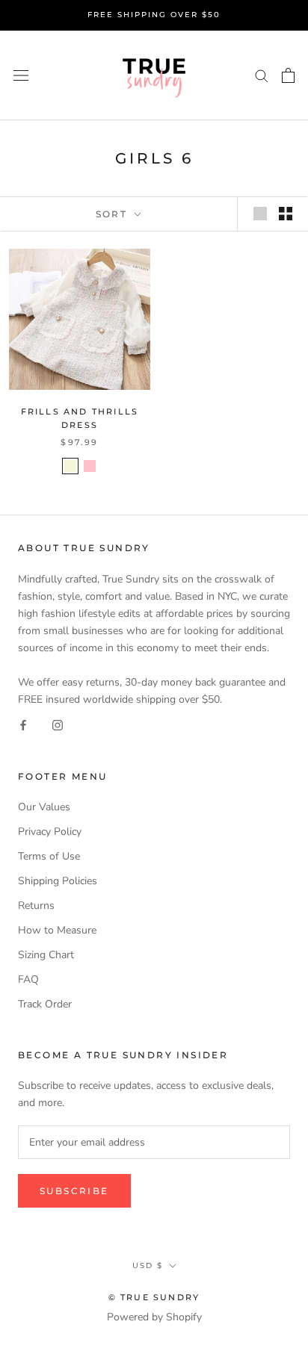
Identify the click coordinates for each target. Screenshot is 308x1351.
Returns (36, 905)
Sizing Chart (46, 955)
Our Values (44, 807)
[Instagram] (57, 724)
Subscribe (74, 1190)
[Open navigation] (20, 75)
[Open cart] (288, 75)
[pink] (90, 466)
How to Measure (57, 930)
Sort (114, 214)
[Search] (261, 75)
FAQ (28, 979)
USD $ (147, 1265)
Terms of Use (49, 856)
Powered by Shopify (154, 1317)
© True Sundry (154, 1297)
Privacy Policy (49, 831)
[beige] (70, 466)
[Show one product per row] (260, 213)
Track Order (45, 1004)
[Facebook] (23, 724)
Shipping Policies (57, 881)
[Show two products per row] (285, 213)
